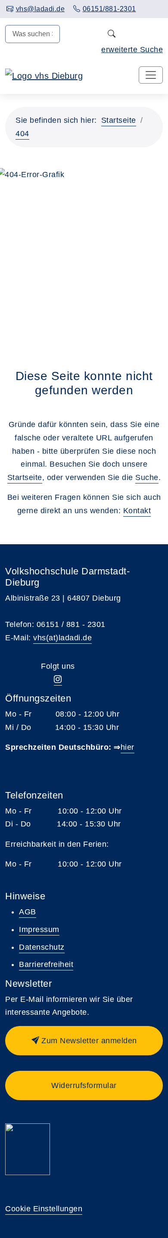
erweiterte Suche (132, 49)
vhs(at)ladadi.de (62, 637)
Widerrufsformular (84, 1085)
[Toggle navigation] (151, 75)
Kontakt (137, 510)
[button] (84, 1040)
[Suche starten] (111, 34)
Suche (147, 477)
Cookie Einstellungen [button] (43, 1208)
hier (127, 747)
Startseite (118, 120)
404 (22, 133)
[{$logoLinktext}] (44, 75)
